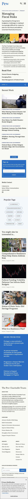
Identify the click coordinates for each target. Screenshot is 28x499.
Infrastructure (10, 223)
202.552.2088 (5, 190)
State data (19, 212)
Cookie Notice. (5, 493)
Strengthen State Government (10, 10)
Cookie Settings (14, 496)
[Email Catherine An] (2, 192)
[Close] (26, 479)
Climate (18, 216)
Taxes (9, 219)
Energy (20, 223)
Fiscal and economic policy (14, 208)
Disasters (10, 216)
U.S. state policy (14, 204)
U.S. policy (17, 219)
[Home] (14, 388)
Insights (4, 441)
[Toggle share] (25, 85)
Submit (14, 174)
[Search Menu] (21, 3)
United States (9, 212)
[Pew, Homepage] (5, 3)
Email (4, 168)
